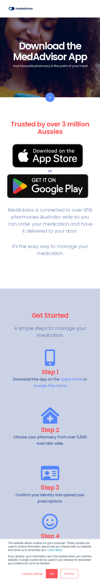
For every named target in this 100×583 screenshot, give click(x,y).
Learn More (54, 550)
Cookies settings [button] (32, 574)
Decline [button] (69, 574)
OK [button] (52, 574)
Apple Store (71, 379)
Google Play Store (50, 385)
